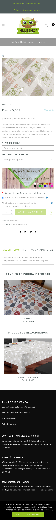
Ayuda (37, 10)
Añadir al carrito (30, 212)
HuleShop (18, 3)
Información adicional (37, 250)
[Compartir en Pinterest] (31, 232)
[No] (52, 510)
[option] (28, 77)
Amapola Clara (28, 377)
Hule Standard (27, 42)
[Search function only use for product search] (46, 25)
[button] (3, 56)
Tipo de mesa (11, 143)
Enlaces (17, 10)
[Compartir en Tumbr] (35, 232)
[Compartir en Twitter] (25, 232)
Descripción (11, 250)
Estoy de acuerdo (28, 515)
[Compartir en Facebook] (20, 232)
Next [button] (50, 358)
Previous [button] (4, 358)
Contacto (27, 10)
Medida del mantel (15, 154)
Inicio (14, 42)
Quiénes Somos (32, 3)
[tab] (11, 250)
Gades (28, 319)
